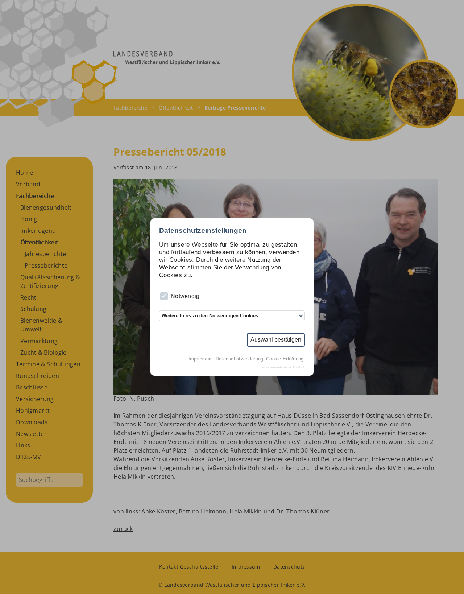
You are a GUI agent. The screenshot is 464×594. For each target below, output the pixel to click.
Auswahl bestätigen (275, 340)
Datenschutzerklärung (240, 359)
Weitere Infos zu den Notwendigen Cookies (210, 315)
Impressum (200, 359)
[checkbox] (164, 296)
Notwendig (185, 296)
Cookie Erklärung (285, 359)
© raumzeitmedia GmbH (283, 367)
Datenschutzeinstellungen (202, 230)
